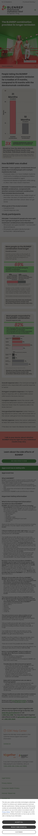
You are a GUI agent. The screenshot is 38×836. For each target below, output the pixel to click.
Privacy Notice (6, 812)
